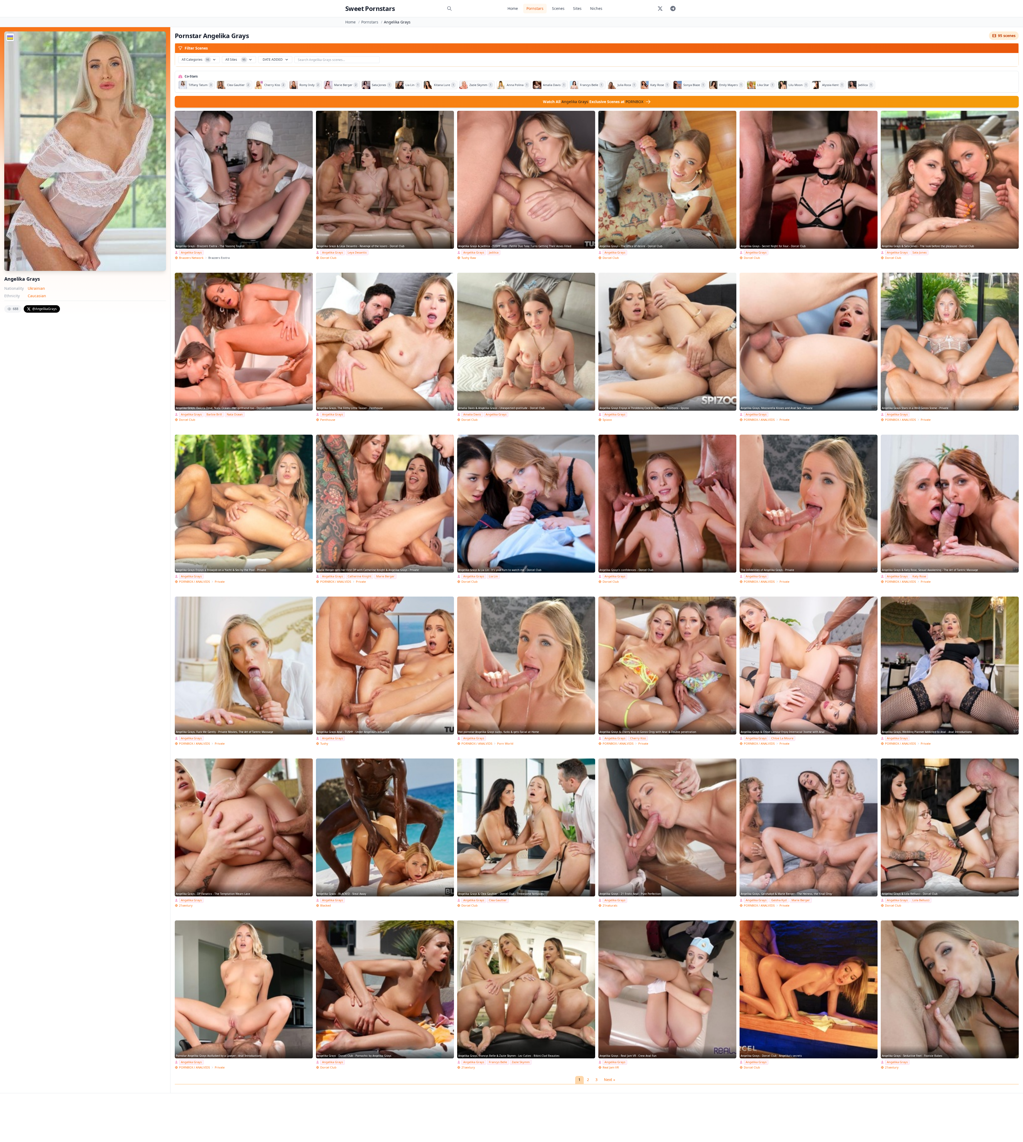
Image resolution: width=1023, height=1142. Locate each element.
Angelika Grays (191, 252)
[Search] (449, 8)
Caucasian (37, 295)
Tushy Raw (468, 258)
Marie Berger (385, 576)
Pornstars (534, 8)
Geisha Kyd (779, 900)
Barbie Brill (214, 414)
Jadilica (493, 252)
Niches (596, 8)
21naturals (610, 905)
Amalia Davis (472, 414)
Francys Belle (498, 1062)
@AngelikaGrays (44, 309)
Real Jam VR (611, 1067)
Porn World (505, 743)
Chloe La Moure (782, 738)
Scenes (558, 8)
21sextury (186, 905)
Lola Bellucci (920, 900)
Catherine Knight (359, 576)
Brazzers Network (191, 258)
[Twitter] (660, 8)
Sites (577, 8)
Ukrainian (36, 288)
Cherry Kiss (638, 738)
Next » (609, 1079)
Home (513, 8)
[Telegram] (673, 8)
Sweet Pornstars (370, 8)
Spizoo (607, 420)
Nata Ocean (235, 414)
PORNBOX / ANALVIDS (759, 420)
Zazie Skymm (521, 1062)
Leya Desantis (357, 252)
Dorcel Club (328, 258)
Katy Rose (919, 576)
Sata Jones (919, 252)
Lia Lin (493, 576)
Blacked (325, 905)
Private (784, 420)
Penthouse (327, 420)
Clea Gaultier (498, 900)
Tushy (324, 743)
